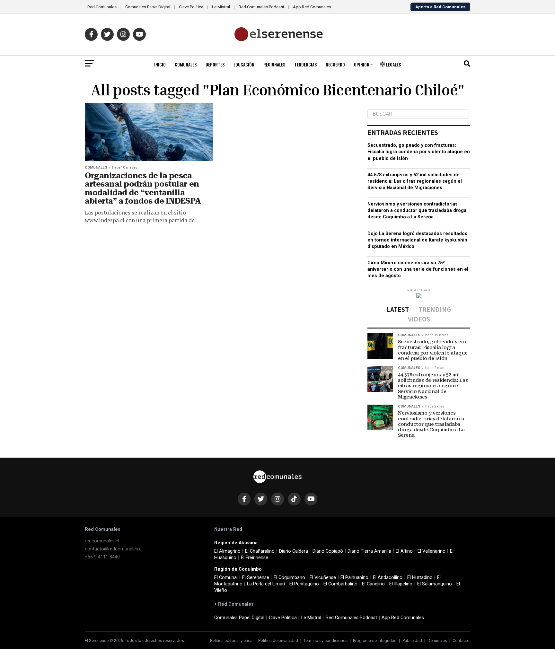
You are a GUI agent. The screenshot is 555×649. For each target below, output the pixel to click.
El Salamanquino (434, 584)
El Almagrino (227, 551)
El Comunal (226, 577)
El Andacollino (387, 577)
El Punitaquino (304, 584)
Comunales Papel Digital (147, 6)
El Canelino (373, 584)
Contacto (461, 640)
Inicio (160, 64)
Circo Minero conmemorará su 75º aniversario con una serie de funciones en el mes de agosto (417, 269)
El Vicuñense (323, 577)
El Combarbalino (340, 584)
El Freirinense (254, 557)
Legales (393, 64)
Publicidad (412, 640)
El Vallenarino (431, 551)
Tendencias (305, 64)
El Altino (404, 551)
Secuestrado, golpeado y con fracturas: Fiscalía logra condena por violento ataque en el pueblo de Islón (418, 152)
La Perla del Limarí (266, 584)
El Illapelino (400, 584)
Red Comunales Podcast (261, 6)
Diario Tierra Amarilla (369, 551)
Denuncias (437, 640)
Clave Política (191, 6)
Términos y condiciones (326, 640)
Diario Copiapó (328, 551)
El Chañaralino (260, 551)
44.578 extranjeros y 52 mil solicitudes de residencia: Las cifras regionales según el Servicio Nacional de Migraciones (414, 181)
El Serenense (255, 577)
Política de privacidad (278, 640)
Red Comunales (102, 6)
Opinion (361, 64)
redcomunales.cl (102, 541)
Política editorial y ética (231, 640)
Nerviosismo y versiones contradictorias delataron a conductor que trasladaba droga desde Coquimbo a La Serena (416, 210)
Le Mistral (221, 6)
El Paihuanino (354, 577)
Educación (243, 64)
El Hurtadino (420, 577)
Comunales (186, 64)
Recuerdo (335, 64)
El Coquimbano (289, 577)
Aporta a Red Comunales (440, 6)
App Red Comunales (312, 6)
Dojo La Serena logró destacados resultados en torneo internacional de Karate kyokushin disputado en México (417, 240)
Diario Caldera (293, 551)
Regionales (274, 64)
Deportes (215, 64)
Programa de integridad (375, 640)
